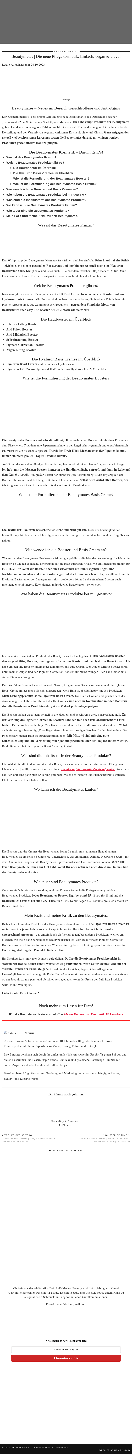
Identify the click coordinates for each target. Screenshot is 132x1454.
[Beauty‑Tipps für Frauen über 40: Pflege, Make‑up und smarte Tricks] (66, 1108)
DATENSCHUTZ (42, 1448)
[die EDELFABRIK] (66, 25)
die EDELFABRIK (20, 1448)
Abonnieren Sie (66, 1358)
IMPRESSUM (61, 1448)
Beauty (73, 52)
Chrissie (60, 52)
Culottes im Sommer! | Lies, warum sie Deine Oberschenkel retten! (28, 1138)
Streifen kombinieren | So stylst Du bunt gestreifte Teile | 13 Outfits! (104, 1138)
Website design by (114, 1450)
